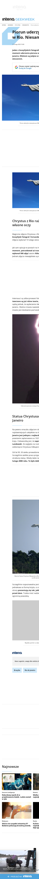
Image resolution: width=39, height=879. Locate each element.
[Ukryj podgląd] (35, 849)
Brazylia (17, 670)
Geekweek (10, 25)
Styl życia (17, 25)
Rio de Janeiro (30, 670)
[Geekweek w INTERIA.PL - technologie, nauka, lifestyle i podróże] (25, 19)
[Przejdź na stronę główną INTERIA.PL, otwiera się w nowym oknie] (8, 19)
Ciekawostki (25, 25)
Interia (4, 25)
